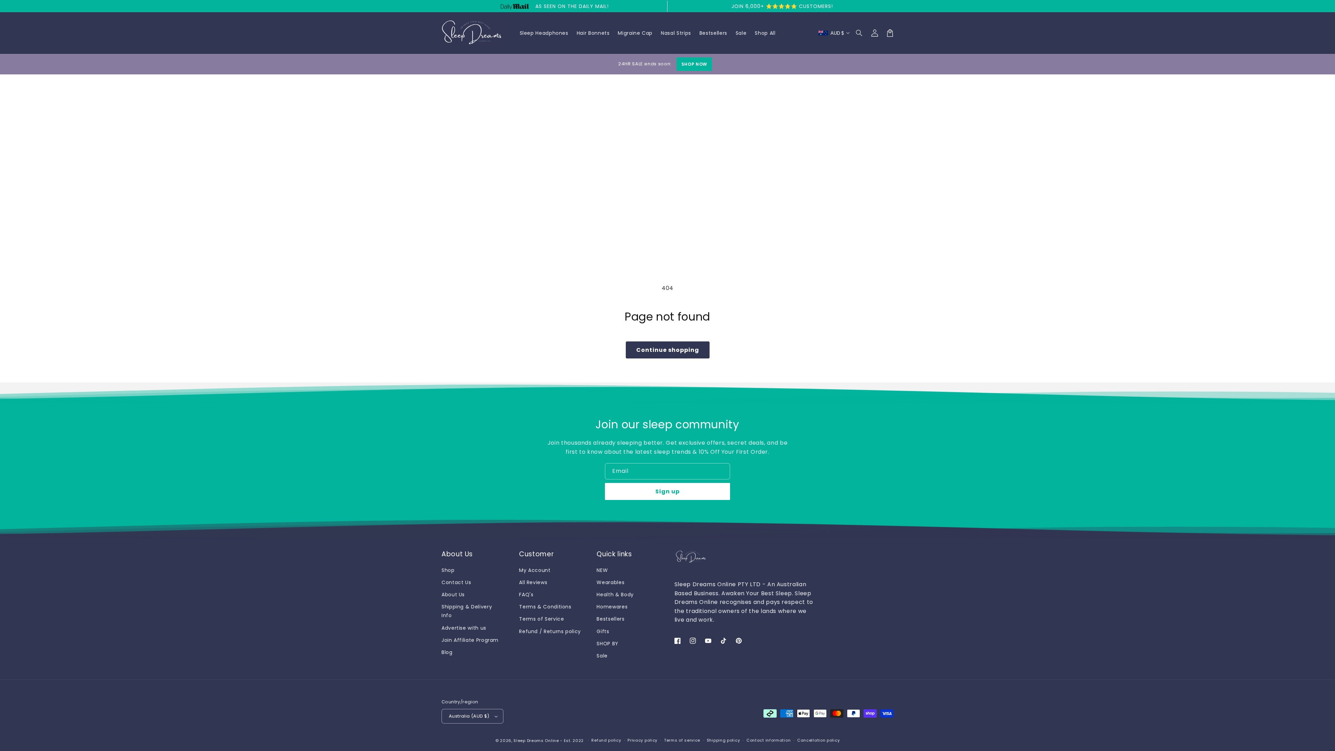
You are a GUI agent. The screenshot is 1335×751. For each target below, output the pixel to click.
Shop (448, 570)
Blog (447, 652)
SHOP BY (607, 643)
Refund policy (606, 740)
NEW (602, 570)
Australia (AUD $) (469, 716)
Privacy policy (642, 740)
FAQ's (526, 594)
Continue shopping (667, 350)
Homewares (612, 606)
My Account (534, 570)
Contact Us (456, 582)
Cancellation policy (818, 740)
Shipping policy (723, 740)
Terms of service (682, 740)
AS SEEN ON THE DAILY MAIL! (572, 6)
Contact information (768, 740)
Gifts (603, 631)
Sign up (667, 491)
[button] (859, 33)
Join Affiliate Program (470, 640)
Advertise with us (464, 627)
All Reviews (533, 582)
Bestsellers (610, 618)
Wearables (610, 582)
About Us (453, 594)
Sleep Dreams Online (536, 740)
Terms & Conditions (545, 606)
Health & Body (615, 594)
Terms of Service (541, 618)
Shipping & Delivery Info (467, 611)
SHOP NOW (694, 64)
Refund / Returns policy (550, 631)
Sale (602, 655)
